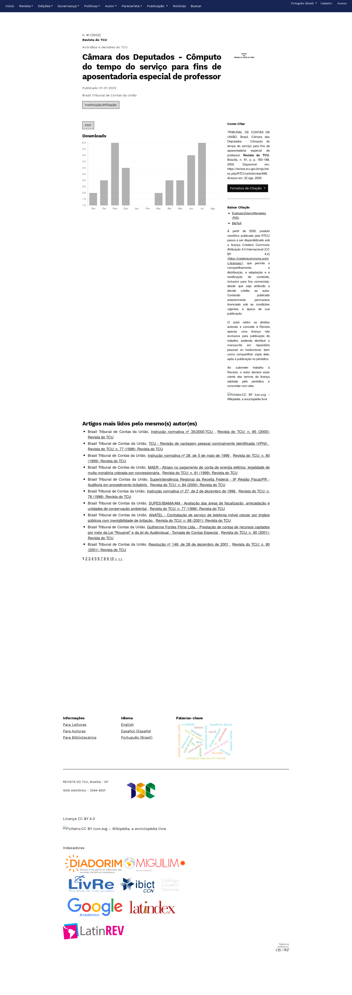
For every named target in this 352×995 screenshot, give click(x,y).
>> (120, 558)
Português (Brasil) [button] (303, 3)
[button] (26, 6)
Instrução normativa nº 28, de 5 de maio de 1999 (189, 455)
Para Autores (74, 731)
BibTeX (237, 223)
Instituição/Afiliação (101, 105)
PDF (88, 125)
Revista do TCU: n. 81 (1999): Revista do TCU (200, 472)
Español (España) (136, 731)
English (127, 724)
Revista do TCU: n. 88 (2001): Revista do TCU (193, 520)
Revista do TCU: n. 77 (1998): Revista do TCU (125, 448)
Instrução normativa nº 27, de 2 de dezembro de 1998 (191, 491)
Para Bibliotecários (79, 737)
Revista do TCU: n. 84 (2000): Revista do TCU (187, 484)
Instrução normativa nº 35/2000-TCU (182, 431)
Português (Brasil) (136, 737)
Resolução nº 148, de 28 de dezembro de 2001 (189, 544)
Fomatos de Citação (246, 188)
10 (112, 558)
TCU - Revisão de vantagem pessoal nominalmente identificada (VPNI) (209, 443)
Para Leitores (74, 724)
